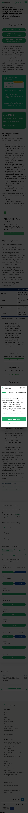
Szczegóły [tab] (11, 392)
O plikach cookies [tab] (21, 392)
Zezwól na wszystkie (14, 419)
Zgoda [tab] (4, 392)
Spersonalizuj (13, 423)
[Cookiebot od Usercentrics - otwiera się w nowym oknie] (19, 388)
